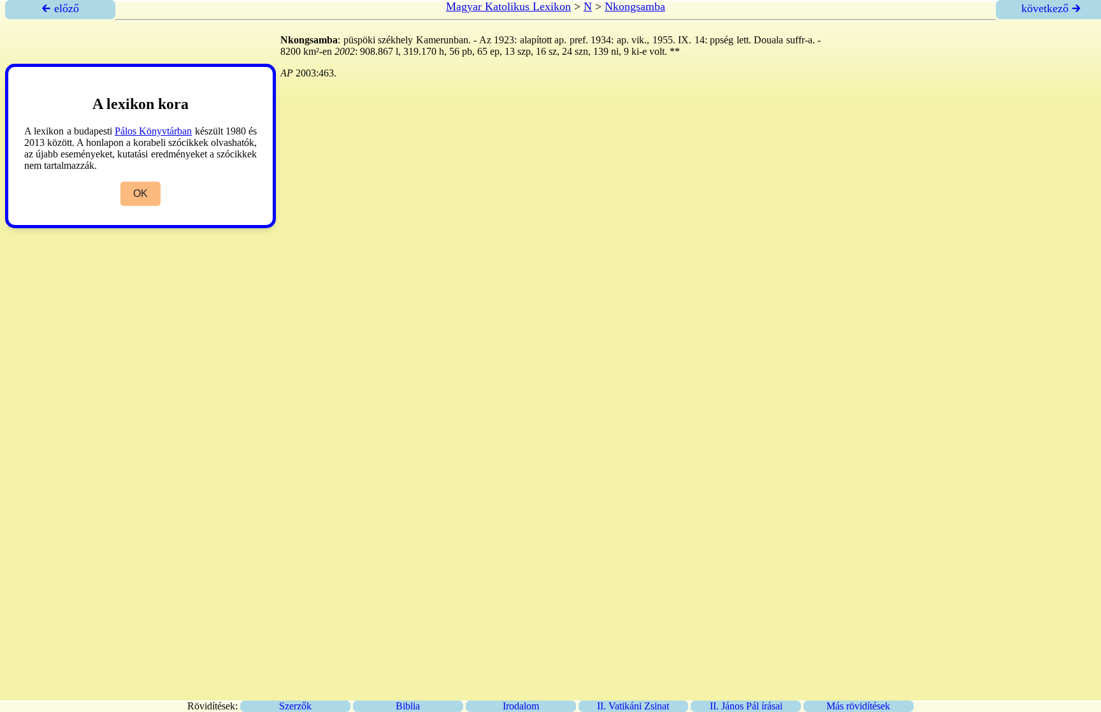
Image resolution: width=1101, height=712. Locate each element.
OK (140, 193)
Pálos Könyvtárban (153, 131)
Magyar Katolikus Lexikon (508, 6)
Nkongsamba (635, 6)
